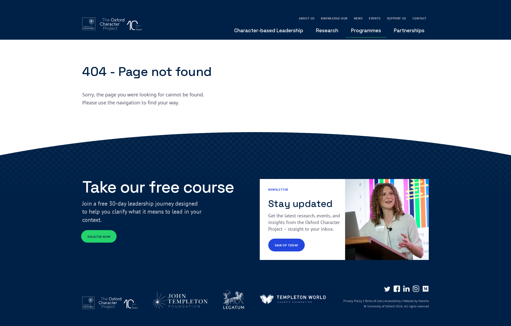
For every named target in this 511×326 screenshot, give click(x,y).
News (358, 18)
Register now (99, 237)
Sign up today (286, 245)
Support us (396, 18)
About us (307, 18)
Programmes (366, 30)
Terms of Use (373, 301)
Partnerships (409, 30)
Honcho (423, 301)
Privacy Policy (352, 301)
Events (375, 18)
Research (327, 30)
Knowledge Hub (334, 18)
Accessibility (392, 301)
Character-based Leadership (268, 30)
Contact (420, 18)
